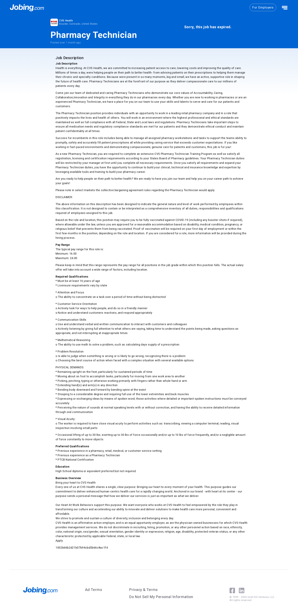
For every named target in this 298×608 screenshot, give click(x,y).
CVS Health (66, 20)
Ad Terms (93, 590)
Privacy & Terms (143, 590)
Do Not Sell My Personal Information (161, 597)
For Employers (263, 7)
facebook (232, 590)
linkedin (241, 590)
